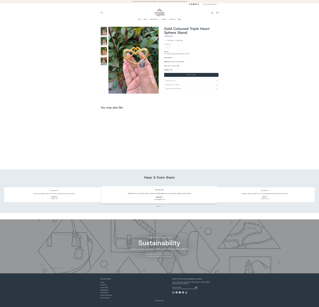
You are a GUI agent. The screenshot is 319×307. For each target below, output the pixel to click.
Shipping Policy (105, 290)
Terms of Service (105, 298)
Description (170, 81)
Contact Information (106, 295)
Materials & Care (172, 85)
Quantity (167, 44)
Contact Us (172, 19)
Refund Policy (104, 293)
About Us (164, 19)
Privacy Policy (104, 287)
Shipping (174, 54)
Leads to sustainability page (159, 254)
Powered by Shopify (159, 300)
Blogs (179, 19)
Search (103, 282)
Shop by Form (154, 19)
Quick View (115, 153)
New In (145, 19)
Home (139, 19)
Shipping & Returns (173, 89)
